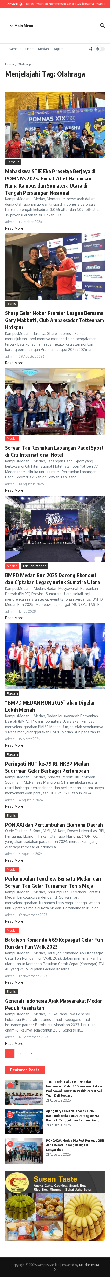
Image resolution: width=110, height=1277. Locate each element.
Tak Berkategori (35, 566)
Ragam (58, 48)
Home (9, 64)
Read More (14, 228)
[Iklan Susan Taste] (55, 1239)
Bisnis (29, 48)
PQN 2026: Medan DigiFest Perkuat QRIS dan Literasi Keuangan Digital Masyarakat (75, 1145)
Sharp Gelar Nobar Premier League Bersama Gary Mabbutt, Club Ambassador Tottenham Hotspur (54, 320)
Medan (43, 48)
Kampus (15, 48)
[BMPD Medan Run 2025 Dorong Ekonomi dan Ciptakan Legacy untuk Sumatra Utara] (55, 529)
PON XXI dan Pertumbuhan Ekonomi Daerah (54, 824)
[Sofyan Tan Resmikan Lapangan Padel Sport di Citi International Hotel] (55, 401)
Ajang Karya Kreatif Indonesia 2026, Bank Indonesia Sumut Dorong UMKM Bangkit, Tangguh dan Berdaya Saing (72, 1115)
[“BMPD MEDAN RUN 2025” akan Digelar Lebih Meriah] (55, 656)
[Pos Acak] (90, 49)
